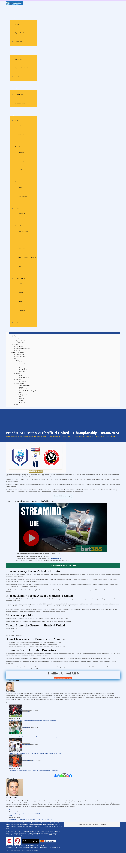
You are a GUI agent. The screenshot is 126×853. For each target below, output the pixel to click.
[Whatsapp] (61, 775)
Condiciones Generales (84, 824)
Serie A (20, 126)
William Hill (22, 310)
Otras (13, 115)
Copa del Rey (18, 41)
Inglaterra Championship (21, 68)
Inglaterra (14, 54)
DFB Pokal (21, 169)
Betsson (21, 292)
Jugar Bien (96, 824)
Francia (17, 182)
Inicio (13, 10)
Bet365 (20, 283)
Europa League (19, 94)
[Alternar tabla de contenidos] (69, 496)
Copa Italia (21, 134)
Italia (16, 120)
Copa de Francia (23, 196)
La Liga (17, 24)
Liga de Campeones (17, 89)
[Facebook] (55, 775)
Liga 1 (20, 187)
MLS (20, 266)
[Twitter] (58, 775)
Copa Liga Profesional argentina (27, 257)
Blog (16, 322)
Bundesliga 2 (22, 161)
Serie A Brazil (22, 248)
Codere (20, 301)
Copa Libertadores (23, 231)
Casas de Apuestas (20, 278)
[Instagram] (67, 775)
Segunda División (20, 33)
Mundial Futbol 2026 (27, 760)
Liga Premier (18, 59)
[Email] (64, 775)
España (14, 18)
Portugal (17, 208)
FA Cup (17, 76)
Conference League (20, 103)
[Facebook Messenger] (70, 775)
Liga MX (21, 240)
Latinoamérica (19, 226)
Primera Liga (22, 213)
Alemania (17, 147)
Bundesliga (22, 152)
